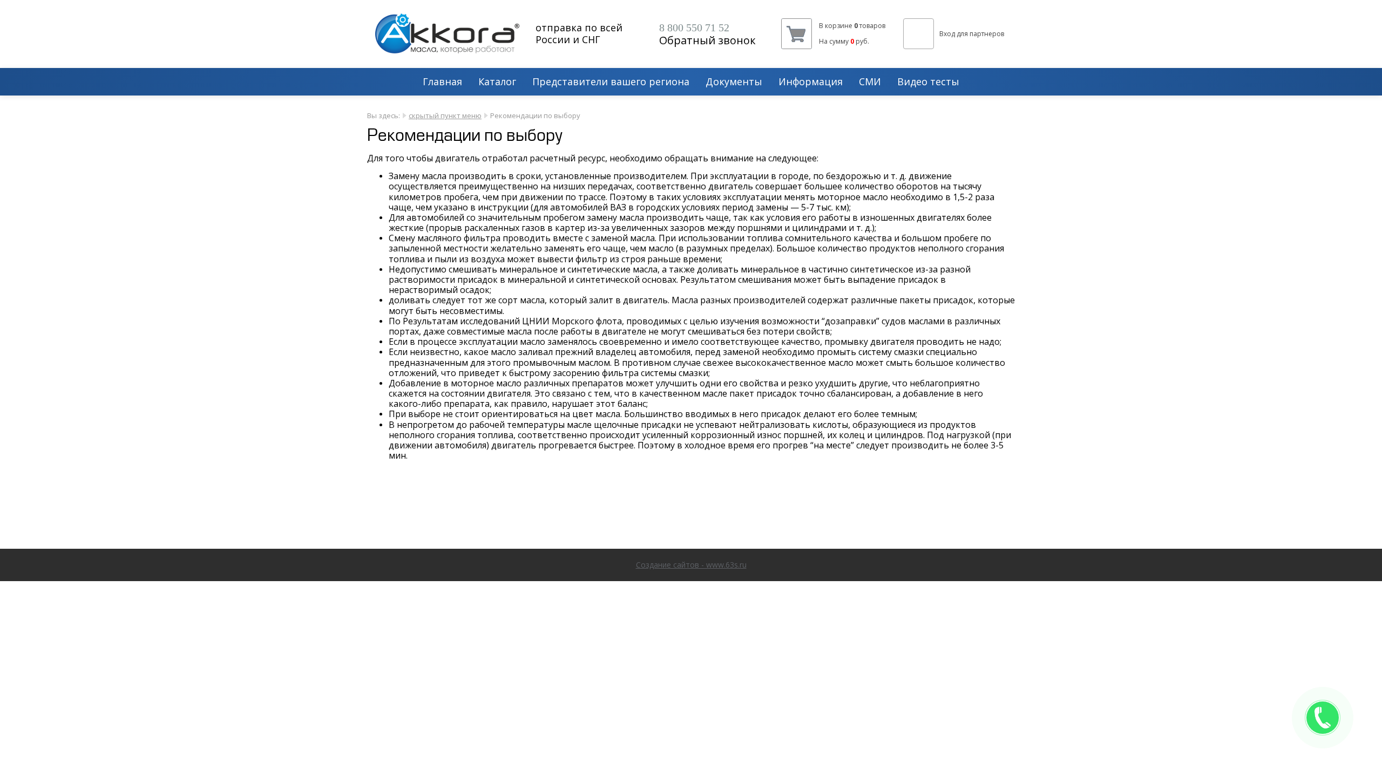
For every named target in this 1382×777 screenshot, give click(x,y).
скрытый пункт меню (445, 115)
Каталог (497, 82)
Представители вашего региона (610, 82)
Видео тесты (928, 82)
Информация (810, 82)
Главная (442, 82)
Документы (734, 82)
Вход (947, 33)
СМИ (870, 82)
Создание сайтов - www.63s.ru (691, 565)
